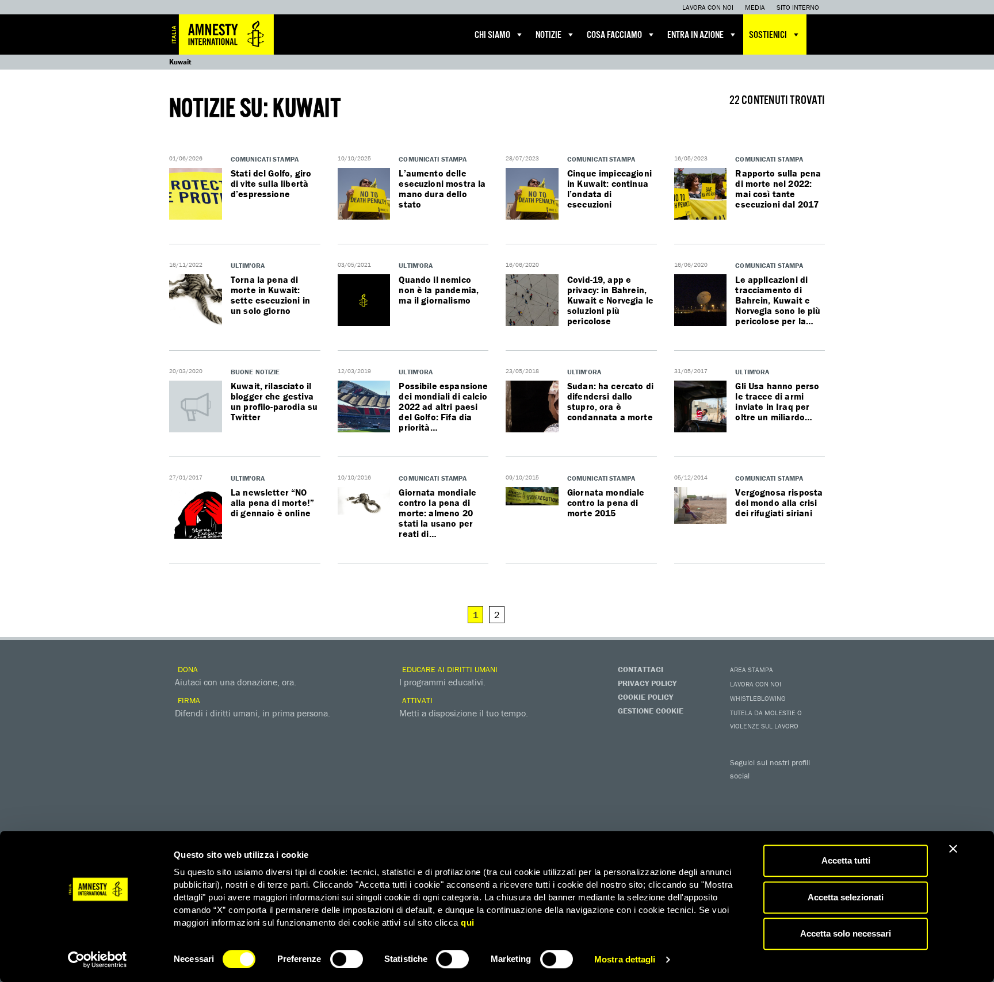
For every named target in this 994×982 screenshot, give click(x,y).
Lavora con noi (707, 7)
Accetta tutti (845, 860)
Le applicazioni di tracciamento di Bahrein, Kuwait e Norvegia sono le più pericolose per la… (777, 300)
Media (755, 7)
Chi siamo (492, 35)
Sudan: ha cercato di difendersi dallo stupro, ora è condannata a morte (610, 401)
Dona (186, 669)
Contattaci (640, 669)
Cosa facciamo (614, 35)
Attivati (416, 700)
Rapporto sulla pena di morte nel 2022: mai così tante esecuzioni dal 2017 (778, 188)
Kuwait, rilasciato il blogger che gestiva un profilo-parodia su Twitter (274, 401)
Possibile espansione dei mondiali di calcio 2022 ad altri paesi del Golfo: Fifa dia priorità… (443, 406)
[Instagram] (810, 792)
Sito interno (798, 7)
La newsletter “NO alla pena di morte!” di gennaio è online (272, 502)
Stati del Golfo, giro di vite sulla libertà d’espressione (271, 183)
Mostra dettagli (625, 959)
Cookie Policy (645, 697)
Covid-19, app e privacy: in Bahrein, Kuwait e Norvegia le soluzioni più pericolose (610, 300)
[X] (764, 792)
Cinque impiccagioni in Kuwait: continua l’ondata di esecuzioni (609, 188)
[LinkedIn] (741, 812)
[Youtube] (787, 792)
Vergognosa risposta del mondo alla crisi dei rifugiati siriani (779, 502)
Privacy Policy (647, 683)
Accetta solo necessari (845, 933)
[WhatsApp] (764, 812)
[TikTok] (787, 812)
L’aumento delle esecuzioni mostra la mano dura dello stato (442, 188)
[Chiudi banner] (953, 849)
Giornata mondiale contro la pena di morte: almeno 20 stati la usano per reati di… (437, 513)
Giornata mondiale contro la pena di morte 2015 (606, 502)
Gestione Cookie (650, 710)
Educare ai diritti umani (449, 669)
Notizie (548, 35)
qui (468, 922)
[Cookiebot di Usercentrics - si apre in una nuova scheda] (97, 959)
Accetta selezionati (846, 897)
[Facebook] (741, 792)
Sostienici (768, 35)
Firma (187, 700)
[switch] (346, 959)
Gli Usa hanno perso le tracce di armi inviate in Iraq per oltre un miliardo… (777, 401)
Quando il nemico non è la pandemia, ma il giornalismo (439, 289)
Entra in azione (695, 35)
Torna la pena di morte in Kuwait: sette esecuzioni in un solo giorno (270, 295)
